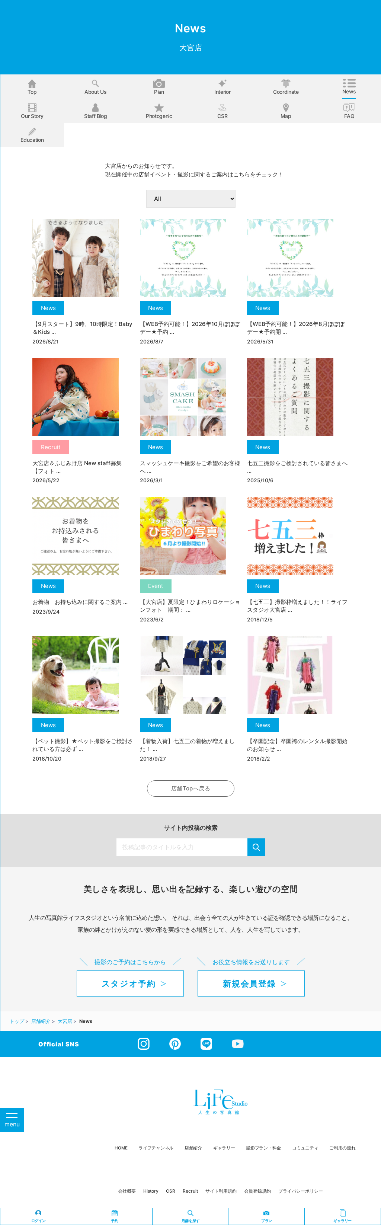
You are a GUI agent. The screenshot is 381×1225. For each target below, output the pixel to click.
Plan (159, 92)
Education (32, 140)
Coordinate (286, 92)
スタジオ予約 (129, 983)
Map (286, 116)
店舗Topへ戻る (190, 788)
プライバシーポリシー (300, 1191)
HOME (121, 1148)
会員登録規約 (257, 1191)
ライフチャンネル (155, 1148)
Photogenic (159, 116)
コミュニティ (305, 1148)
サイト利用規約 (221, 1191)
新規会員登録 (249, 983)
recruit (190, 1191)
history (151, 1191)
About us (95, 92)
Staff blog (95, 116)
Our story (32, 116)
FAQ (349, 116)
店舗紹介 (193, 1148)
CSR (222, 116)
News (349, 91)
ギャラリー (224, 1148)
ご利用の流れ (342, 1148)
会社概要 (127, 1191)
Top (32, 92)
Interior (222, 92)
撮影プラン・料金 (263, 1148)
